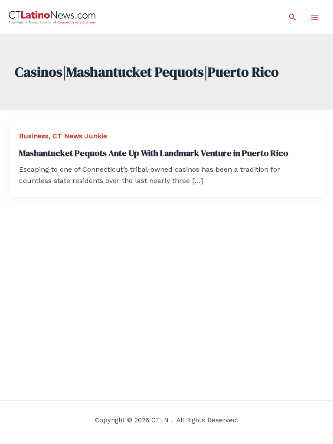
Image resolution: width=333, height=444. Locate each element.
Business (34, 136)
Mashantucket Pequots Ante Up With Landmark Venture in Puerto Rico (153, 153)
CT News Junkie (79, 136)
